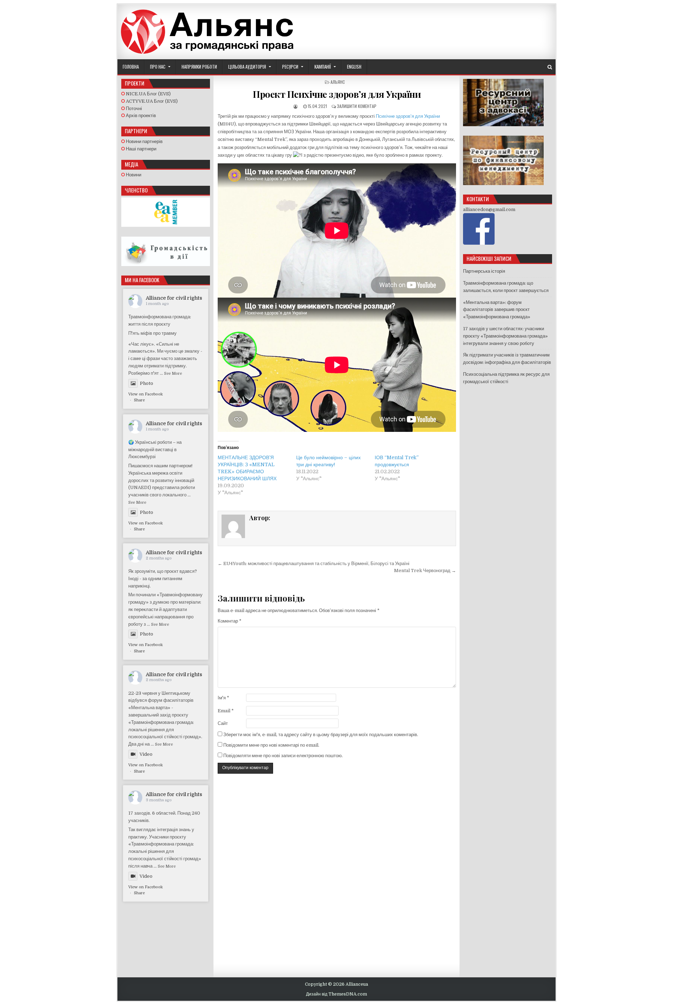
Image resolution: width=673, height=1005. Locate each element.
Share (139, 400)
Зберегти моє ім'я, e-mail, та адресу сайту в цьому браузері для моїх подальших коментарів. (320, 734)
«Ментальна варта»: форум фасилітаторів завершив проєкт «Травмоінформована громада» (496, 310)
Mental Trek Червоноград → (425, 570)
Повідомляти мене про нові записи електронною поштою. (283, 755)
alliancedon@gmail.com (489, 209)
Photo (146, 383)
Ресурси (290, 66)
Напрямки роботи (199, 66)
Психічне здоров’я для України (408, 116)
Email (226, 710)
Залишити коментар (356, 106)
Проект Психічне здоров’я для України (337, 94)
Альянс (338, 82)
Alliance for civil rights (174, 298)
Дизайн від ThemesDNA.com (336, 994)
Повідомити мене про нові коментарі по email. (271, 745)
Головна (131, 66)
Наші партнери (140, 148)
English (354, 66)
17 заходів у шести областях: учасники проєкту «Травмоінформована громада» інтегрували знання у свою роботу (505, 336)
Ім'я (223, 697)
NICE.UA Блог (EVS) (148, 93)
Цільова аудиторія (247, 66)
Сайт (223, 723)
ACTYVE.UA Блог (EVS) (151, 101)
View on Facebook (145, 394)
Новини (133, 174)
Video (146, 754)
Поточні (133, 108)
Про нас (157, 66)
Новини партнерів (144, 141)
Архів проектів (140, 115)
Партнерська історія (484, 271)
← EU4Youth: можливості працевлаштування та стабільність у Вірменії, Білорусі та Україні (313, 563)
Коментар (230, 621)
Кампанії (322, 66)
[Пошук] (550, 67)
